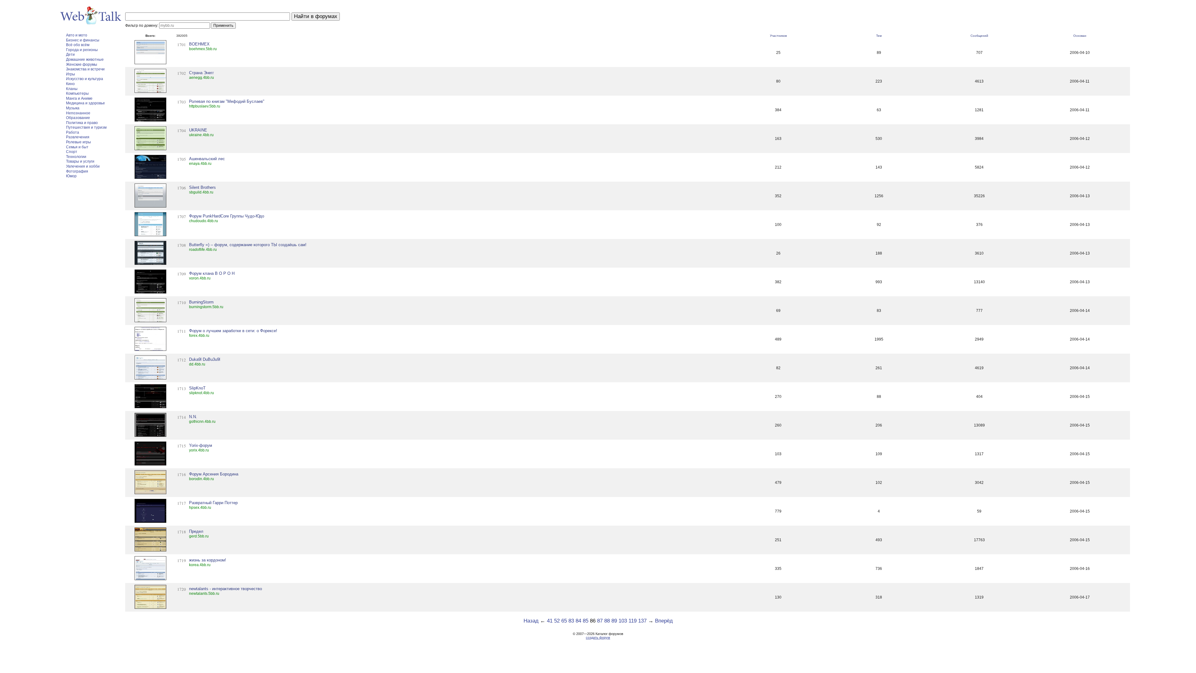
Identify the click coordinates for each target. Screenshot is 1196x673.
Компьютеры (77, 93)
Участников (778, 35)
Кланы (72, 89)
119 (633, 621)
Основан (1079, 35)
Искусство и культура (84, 79)
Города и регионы (82, 50)
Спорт (71, 152)
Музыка (72, 108)
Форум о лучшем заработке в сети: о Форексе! (233, 330)
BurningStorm (201, 302)
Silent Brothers (202, 187)
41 (550, 621)
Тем (879, 35)
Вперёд (664, 621)
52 (557, 621)
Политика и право (82, 123)
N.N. (193, 416)
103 (623, 621)
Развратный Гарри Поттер (213, 502)
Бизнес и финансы (82, 40)
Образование (78, 118)
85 (585, 621)
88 (607, 621)
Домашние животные (85, 59)
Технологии (76, 157)
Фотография (77, 171)
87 (600, 621)
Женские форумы (81, 64)
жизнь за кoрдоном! (207, 560)
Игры (70, 74)
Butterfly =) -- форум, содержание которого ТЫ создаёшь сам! (247, 244)
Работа (72, 132)
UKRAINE (198, 130)
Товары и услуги (80, 161)
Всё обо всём (77, 45)
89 (614, 621)
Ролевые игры (78, 142)
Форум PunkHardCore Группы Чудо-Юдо (226, 216)
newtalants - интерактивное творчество (225, 588)
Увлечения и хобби (83, 166)
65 (564, 621)
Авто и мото (76, 35)
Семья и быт (77, 147)
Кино (70, 84)
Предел (196, 531)
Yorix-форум (200, 445)
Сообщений (979, 35)
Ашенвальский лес (207, 158)
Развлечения (77, 137)
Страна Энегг (201, 72)
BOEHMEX (199, 44)
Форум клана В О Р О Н (212, 273)
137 (642, 621)
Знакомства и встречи (85, 69)
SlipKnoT (197, 388)
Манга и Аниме (79, 98)
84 (578, 621)
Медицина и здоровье (85, 103)
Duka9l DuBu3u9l (204, 359)
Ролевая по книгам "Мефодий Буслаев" (226, 101)
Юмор (71, 176)
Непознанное (78, 113)
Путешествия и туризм (86, 127)
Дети (70, 54)
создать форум (598, 637)
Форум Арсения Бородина (213, 474)
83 (571, 621)
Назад (531, 621)
